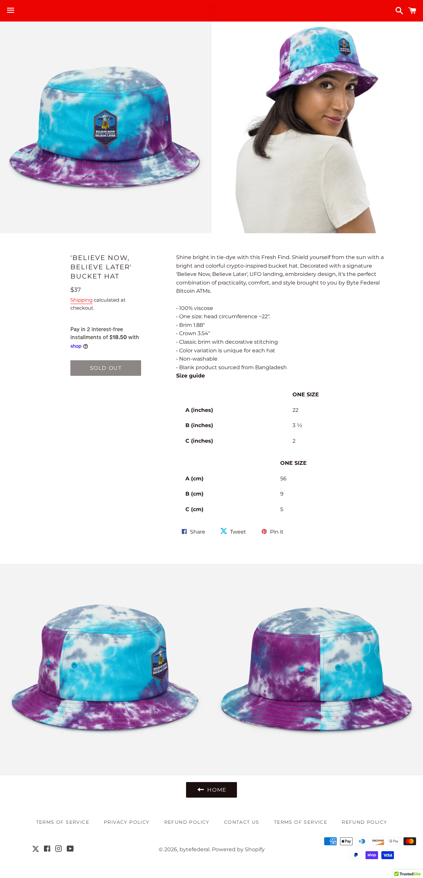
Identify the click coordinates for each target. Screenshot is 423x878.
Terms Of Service (62, 822)
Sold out (106, 368)
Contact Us (241, 822)
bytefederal (194, 849)
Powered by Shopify (238, 849)
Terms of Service (300, 822)
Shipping (81, 300)
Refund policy (364, 822)
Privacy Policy (127, 822)
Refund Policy (187, 822)
